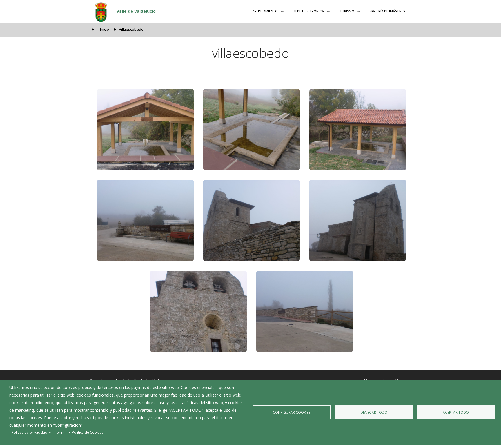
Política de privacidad (29, 432)
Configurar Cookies (292, 412)
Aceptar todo (456, 412)
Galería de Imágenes (387, 11)
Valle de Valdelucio (136, 11)
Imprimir (59, 432)
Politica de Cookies (88, 432)
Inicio (104, 29)
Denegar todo (373, 412)
